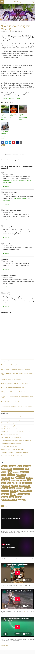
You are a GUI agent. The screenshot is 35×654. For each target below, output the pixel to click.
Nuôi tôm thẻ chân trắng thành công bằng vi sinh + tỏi (14, 417)
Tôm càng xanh (23, 494)
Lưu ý (4, 483)
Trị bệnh (5, 494)
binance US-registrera (9, 243)
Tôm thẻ (19, 497)
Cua (3, 145)
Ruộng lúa (20, 488)
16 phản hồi (30, 559)
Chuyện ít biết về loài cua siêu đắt (14, 115)
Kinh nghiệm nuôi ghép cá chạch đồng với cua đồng (23, 116)
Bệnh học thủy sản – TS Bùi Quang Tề (11, 437)
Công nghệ (21, 475)
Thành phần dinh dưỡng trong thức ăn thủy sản (13, 391)
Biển (19, 466)
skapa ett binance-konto (10, 192)
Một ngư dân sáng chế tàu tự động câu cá (12, 611)
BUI (26, 585)
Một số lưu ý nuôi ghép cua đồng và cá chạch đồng (4, 116)
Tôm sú (11, 497)
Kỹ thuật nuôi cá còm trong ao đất (10, 159)
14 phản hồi (21, 532)
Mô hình (17, 483)
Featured (20, 477)
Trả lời (7, 186)
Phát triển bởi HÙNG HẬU (6, 652)
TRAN (15, 532)
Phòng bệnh (24, 486)
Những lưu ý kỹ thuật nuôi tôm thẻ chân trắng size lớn (14, 383)
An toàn (4, 466)
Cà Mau (4, 472)
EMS (13, 477)
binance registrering (8, 172)
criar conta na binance (9, 275)
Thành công (5, 490)
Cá (10, 472)
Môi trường (27, 483)
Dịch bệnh (5, 477)
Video (6, 506)
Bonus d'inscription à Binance (11, 226)
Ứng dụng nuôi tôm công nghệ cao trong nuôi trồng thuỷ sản (16, 406)
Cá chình (16, 472)
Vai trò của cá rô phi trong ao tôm (9, 423)
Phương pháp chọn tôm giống (8, 426)
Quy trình (4, 488)
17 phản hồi (30, 585)
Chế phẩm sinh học (18, 468)
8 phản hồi (19, 31)
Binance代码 (6, 293)
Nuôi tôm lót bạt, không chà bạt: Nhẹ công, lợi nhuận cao (15, 369)
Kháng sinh (15, 480)
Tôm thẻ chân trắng (9, 499)
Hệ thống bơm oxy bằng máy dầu (9, 365)
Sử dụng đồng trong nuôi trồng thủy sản (12, 153)
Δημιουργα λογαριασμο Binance (12, 210)
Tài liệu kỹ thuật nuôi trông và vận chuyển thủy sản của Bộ (16, 440)
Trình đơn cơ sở (2, 2)
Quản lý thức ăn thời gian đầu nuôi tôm (11, 379)
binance (5, 259)
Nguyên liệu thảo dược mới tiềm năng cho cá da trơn (14, 401)
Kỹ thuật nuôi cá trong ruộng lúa (9, 428)
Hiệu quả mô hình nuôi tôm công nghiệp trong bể (13, 387)
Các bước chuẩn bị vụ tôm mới (9, 446)
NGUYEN (12, 31)
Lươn (9, 483)
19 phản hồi (16, 640)
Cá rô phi (24, 472)
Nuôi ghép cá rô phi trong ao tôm (9, 434)
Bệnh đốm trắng (6, 468)
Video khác (4, 645)
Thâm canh (14, 490)
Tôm (13, 494)
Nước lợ (14, 485)
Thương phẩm (26, 491)
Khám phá (3, 23)
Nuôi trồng (6, 485)
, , (13, 99)
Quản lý (12, 488)
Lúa (29, 480)
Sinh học (28, 488)
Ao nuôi (13, 466)
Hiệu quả (5, 480)
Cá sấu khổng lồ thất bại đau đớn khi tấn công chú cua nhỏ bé (4, 135)
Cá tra (4, 475)
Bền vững (27, 466)
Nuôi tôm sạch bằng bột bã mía (9, 559)
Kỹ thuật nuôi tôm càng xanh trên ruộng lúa (12, 443)
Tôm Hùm (4, 497)
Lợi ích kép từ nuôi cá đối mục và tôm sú (11, 455)
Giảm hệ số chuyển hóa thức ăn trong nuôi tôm (13, 449)
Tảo (20, 499)
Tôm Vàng (17, 2)
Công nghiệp (11, 475)
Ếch (25, 499)
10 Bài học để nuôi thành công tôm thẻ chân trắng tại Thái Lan (17, 431)
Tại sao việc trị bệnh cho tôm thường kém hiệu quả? (14, 420)
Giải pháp (30, 477)
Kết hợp (23, 480)
